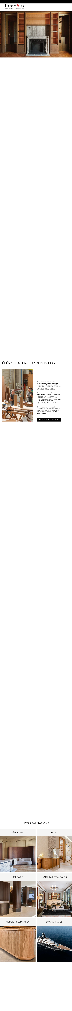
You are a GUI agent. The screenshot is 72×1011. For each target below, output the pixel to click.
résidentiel (17, 832)
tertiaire (18, 877)
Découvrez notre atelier (49, 420)
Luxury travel (54, 921)
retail (54, 832)
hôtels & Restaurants (54, 877)
